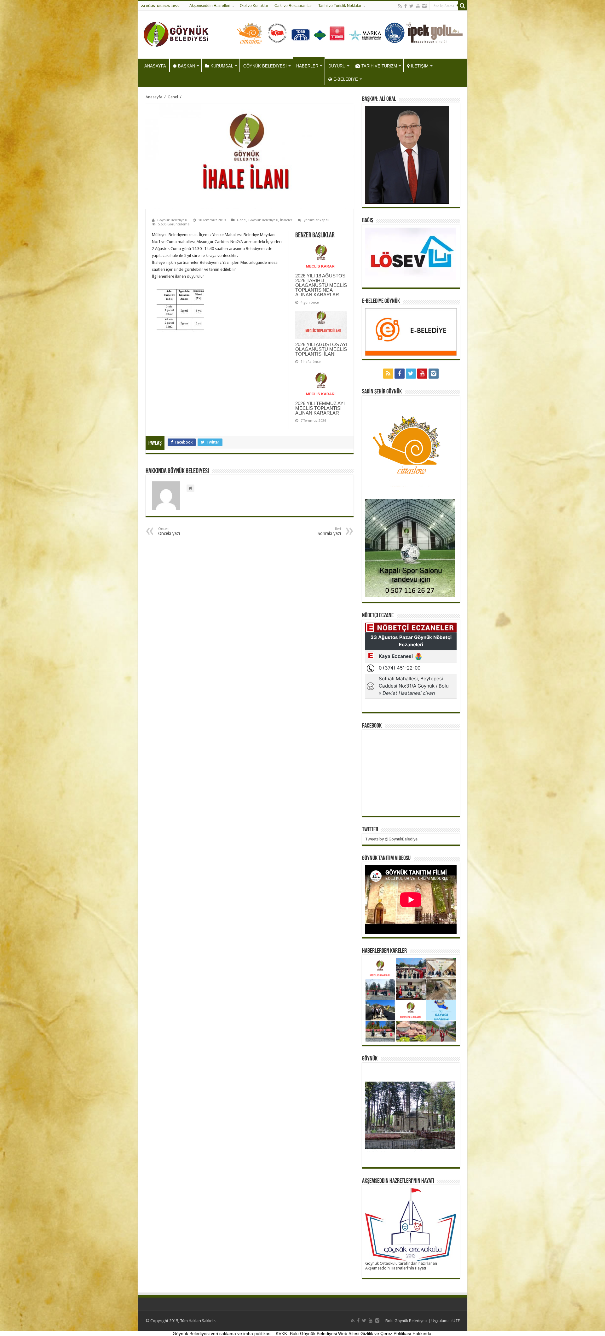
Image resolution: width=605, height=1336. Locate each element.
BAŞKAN (186, 66)
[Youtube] (417, 6)
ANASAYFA (155, 66)
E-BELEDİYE (345, 79)
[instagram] (424, 6)
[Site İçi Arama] (462, 5)
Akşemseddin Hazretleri (209, 5)
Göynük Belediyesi (172, 220)
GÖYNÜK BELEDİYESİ (265, 66)
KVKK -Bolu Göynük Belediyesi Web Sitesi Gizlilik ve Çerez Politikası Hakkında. (354, 1333)
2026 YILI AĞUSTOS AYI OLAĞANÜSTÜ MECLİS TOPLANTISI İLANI (321, 349)
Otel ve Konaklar (254, 5)
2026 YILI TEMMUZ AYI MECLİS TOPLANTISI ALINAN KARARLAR (320, 408)
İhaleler (286, 220)
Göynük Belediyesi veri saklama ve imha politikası (222, 1333)
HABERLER (307, 66)
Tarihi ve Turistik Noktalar (339, 5)
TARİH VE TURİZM (379, 66)
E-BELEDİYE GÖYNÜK (381, 301)
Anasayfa (154, 97)
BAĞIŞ (367, 221)
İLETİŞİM (420, 66)
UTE (456, 1320)
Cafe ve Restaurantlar (293, 5)
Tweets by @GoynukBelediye (391, 839)
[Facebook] (405, 6)
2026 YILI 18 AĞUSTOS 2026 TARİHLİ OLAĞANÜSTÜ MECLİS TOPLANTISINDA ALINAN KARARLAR (321, 285)
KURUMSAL (221, 66)
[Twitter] (411, 6)
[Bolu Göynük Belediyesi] (176, 33)
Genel (173, 97)
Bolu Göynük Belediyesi (406, 1320)
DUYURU (336, 66)
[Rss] (400, 6)
